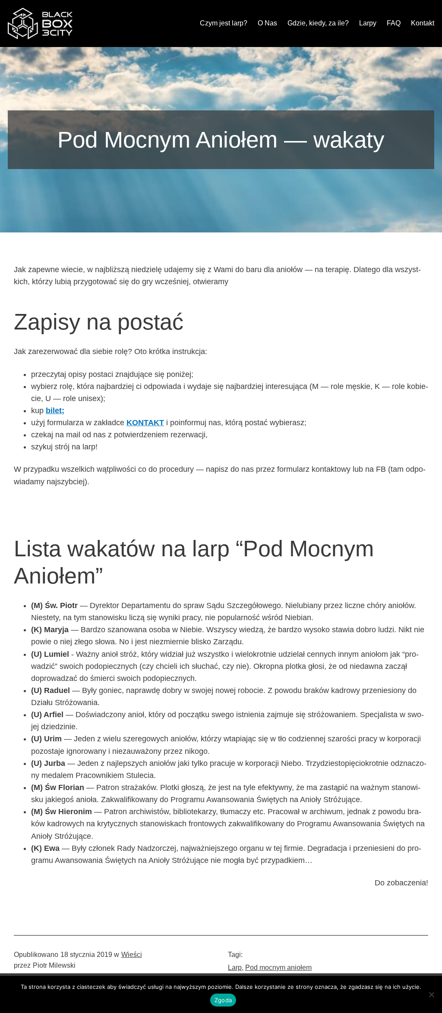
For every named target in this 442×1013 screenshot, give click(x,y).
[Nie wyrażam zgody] (431, 994)
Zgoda (223, 1000)
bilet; (55, 410)
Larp (235, 967)
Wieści (131, 954)
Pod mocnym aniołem (278, 967)
